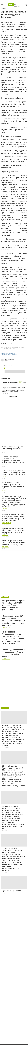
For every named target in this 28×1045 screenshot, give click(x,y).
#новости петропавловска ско (8, 353)
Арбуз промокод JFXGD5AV (12, 891)
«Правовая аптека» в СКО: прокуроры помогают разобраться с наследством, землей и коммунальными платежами (13, 621)
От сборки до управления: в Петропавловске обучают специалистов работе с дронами (13, 653)
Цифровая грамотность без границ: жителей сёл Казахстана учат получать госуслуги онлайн (13, 543)
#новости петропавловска (7, 352)
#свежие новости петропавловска (9, 354)
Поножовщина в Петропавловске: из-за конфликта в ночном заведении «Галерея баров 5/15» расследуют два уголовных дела (13, 638)
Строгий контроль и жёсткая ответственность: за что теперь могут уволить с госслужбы (13, 531)
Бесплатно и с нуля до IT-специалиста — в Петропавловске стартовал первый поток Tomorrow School (13, 460)
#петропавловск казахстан (7, 355)
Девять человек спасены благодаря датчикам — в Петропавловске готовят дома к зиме (13, 486)
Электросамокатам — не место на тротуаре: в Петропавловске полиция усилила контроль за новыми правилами (13, 518)
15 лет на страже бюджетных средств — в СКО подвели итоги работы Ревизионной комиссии (13, 473)
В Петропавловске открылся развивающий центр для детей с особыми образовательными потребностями (13, 605)
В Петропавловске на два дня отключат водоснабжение (13, 448)
